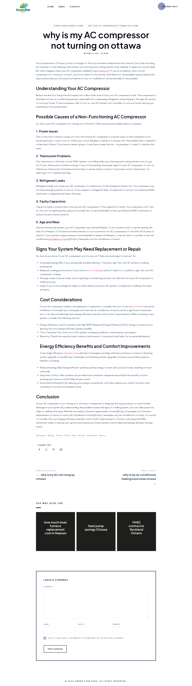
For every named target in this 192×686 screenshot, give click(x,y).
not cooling (94, 270)
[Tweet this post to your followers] (46, 450)
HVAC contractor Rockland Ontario (136, 527)
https (68, 435)
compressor (41, 435)
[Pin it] (53, 450)
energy (51, 435)
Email (81, 624)
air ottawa (135, 306)
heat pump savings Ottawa (96, 527)
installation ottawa (59, 239)
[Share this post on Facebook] (39, 450)
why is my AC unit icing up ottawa (66, 475)
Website (116, 624)
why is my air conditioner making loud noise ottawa (126, 477)
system (103, 435)
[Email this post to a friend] (60, 450)
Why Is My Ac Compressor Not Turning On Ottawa (113, 26)
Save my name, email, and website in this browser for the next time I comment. (86, 638)
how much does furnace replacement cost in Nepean (55, 527)
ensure (60, 435)
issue (74, 435)
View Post (55, 539)
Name (47, 624)
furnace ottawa (72, 353)
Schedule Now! (170, 6)
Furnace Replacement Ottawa (68, 26)
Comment (49, 587)
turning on (103, 70)
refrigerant (92, 435)
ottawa (82, 435)
